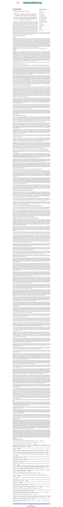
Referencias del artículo (44, 17)
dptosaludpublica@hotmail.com (31, 506)
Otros (41, 27)
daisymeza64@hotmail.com (21, 35)
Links (41, 440)
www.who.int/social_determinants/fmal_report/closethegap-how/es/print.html (34, 466)
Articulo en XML (43, 16)
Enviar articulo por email (44, 22)
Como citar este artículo (44, 18)
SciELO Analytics (43, 12)
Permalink (41, 30)
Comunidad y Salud (17, 8)
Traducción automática (44, 21)
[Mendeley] (39, 27)
